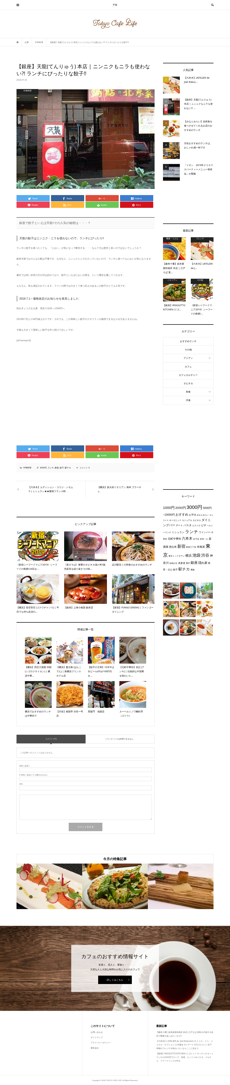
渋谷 (205, 555)
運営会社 (95, 1048)
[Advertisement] (188, 202)
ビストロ (196, 525)
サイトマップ (97, 1037)
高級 (193, 570)
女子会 (196, 539)
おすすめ (181, 514)
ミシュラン (178, 532)
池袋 (196, 555)
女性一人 (204, 539)
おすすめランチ (188, 341)
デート (179, 525)
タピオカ (188, 383)
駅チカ (68, 468)
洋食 (188, 400)
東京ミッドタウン (177, 556)
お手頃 (192, 514)
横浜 (188, 555)
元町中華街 (174, 538)
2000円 (180, 508)
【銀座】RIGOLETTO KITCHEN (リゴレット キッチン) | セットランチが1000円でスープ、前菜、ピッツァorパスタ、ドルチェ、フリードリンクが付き (184, 1057)
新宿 (181, 546)
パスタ (188, 525)
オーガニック (175, 520)
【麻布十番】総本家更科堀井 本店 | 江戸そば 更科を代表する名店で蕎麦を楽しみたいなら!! (184, 1034)
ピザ (203, 525)
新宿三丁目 (191, 547)
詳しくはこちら (115, 979)
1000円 (169, 508)
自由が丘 (173, 563)
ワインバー (205, 532)
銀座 (57, 468)
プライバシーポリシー (101, 1042)
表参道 (181, 563)
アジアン (188, 358)
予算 (115, 5)
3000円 (43, 468)
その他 (188, 349)
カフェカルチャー (188, 375)
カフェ (188, 366)
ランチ (51, 468)
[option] (49, 886)
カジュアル (187, 520)
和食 (188, 391)
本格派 (201, 546)
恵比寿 (173, 546)
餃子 (62, 468)
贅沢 (188, 563)
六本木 (187, 538)
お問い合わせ (97, 1032)
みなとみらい (203, 515)
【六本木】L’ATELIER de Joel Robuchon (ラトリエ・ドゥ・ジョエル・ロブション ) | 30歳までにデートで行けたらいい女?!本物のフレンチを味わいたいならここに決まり (184, 1045)
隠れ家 (202, 563)
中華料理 (27, 468)
